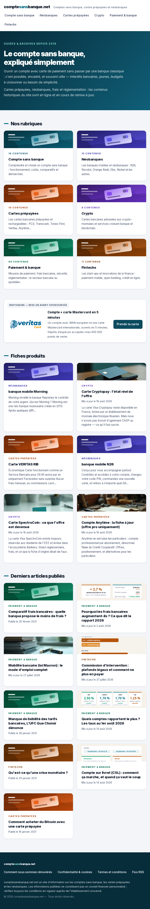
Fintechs (10, 24)
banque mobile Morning (28, 391)
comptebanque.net (27, 6)
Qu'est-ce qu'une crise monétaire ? (38, 773)
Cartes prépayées (76, 15)
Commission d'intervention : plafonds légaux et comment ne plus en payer (108, 669)
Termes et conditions (112, 872)
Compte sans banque (19, 15)
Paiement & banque (123, 15)
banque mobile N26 (98, 464)
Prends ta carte (128, 324)
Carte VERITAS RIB (23, 464)
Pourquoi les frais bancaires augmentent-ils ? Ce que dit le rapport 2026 (106, 616)
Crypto (99, 15)
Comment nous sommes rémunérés (28, 872)
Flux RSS (138, 872)
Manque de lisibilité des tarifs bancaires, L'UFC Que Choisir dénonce (32, 723)
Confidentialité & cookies (75, 872)
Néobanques (49, 15)
